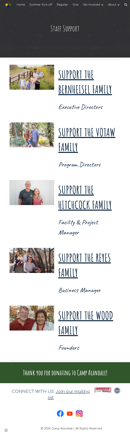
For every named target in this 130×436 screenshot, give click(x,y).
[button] (126, 5)
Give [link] (76, 4)
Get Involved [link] (91, 4)
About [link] (112, 4)
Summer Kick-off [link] (40, 4)
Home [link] (21, 4)
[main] (64, 29)
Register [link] (62, 4)
